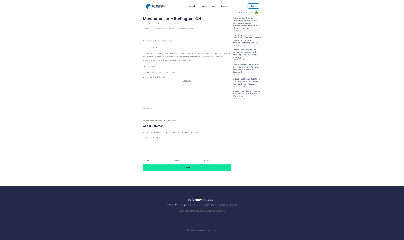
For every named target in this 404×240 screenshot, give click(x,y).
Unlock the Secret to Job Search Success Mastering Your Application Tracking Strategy (245, 53)
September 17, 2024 (239, 45)
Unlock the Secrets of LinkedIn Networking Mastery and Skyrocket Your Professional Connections (247, 39)
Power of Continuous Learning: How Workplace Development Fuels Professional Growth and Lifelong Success (245, 23)
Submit (187, 168)
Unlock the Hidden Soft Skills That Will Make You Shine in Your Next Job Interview (246, 81)
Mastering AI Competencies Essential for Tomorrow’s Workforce (246, 93)
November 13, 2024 (239, 30)
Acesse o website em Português (241, 13)
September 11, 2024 (239, 86)
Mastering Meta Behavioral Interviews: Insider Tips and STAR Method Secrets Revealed (246, 68)
